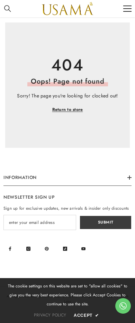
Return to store (67, 109)
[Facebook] (10, 248)
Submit (105, 222)
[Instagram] (28, 248)
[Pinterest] (46, 248)
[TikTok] (65, 248)
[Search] (7, 8)
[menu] (127, 8)
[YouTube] (83, 248)
